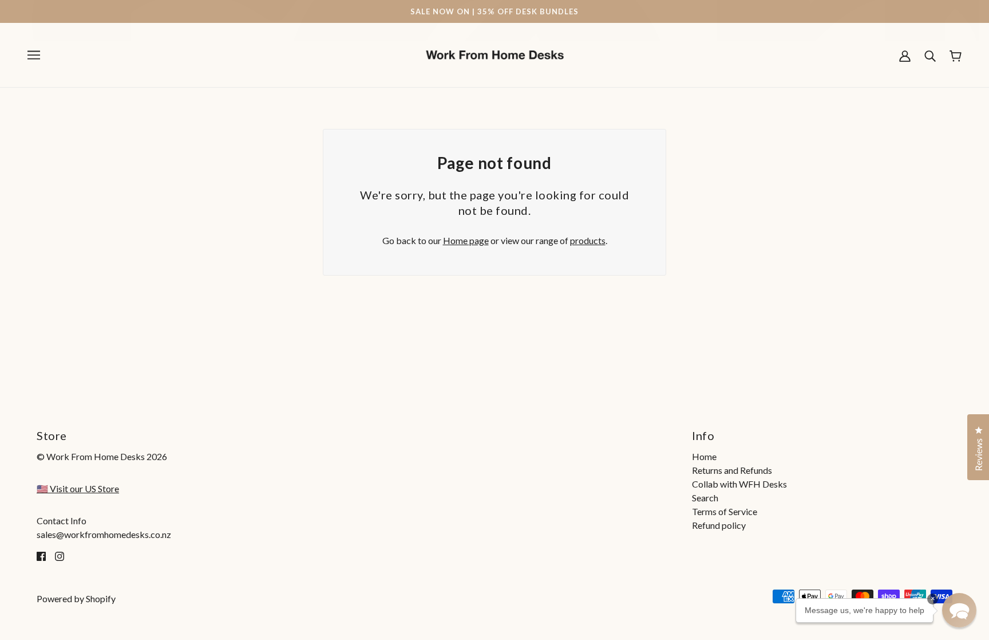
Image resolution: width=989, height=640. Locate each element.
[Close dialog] (689, 197)
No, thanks (597, 435)
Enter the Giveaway (598, 409)
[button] (959, 610)
